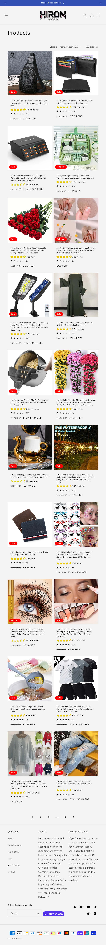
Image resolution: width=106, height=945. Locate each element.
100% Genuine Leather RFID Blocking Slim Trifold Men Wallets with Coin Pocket (75, 102)
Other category (15, 845)
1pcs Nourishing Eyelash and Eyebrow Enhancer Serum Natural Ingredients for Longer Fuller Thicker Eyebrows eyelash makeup (28, 633)
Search (11, 838)
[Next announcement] (100, 3)
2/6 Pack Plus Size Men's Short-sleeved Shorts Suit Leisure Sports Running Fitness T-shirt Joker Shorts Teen (75, 709)
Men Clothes (13, 851)
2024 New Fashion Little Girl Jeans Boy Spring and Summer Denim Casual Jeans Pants (74, 784)
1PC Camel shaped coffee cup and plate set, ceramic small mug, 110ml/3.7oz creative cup (30, 476)
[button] (6, 15)
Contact (11, 871)
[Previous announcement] (6, 3)
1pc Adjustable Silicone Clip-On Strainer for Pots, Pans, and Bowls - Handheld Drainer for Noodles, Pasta (29, 402)
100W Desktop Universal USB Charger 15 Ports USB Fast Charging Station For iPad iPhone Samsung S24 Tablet (28, 178)
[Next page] (73, 817)
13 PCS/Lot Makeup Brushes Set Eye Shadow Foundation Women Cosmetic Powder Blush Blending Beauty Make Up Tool (76, 250)
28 (65, 816)
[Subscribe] (37, 913)
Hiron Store (18, 938)
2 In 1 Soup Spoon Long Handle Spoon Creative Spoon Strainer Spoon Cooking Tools (28, 709)
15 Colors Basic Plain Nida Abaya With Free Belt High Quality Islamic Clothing (75, 324)
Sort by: (53, 46)
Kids (10, 858)
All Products (13, 865)
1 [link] (32, 816)
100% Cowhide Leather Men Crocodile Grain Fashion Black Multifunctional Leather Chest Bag (30, 103)
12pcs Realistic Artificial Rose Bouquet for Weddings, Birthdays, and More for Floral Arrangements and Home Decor (29, 250)
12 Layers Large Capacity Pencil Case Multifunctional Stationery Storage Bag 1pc (75, 176)
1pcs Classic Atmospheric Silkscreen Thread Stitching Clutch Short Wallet (29, 553)
